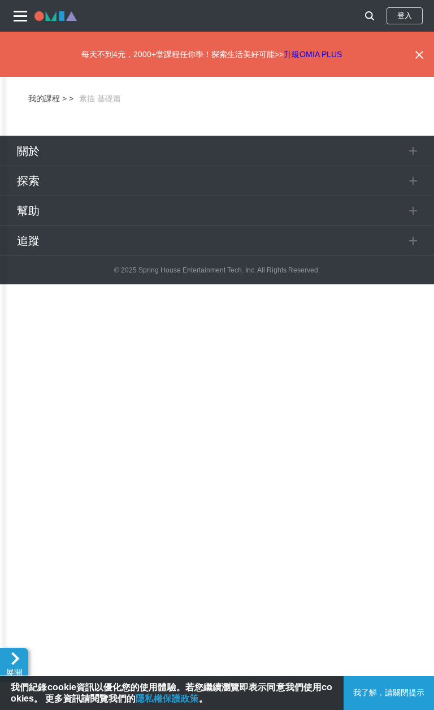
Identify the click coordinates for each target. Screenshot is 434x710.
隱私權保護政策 (167, 698)
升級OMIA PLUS (313, 54)
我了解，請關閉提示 (388, 692)
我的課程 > (47, 98)
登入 (404, 15)
